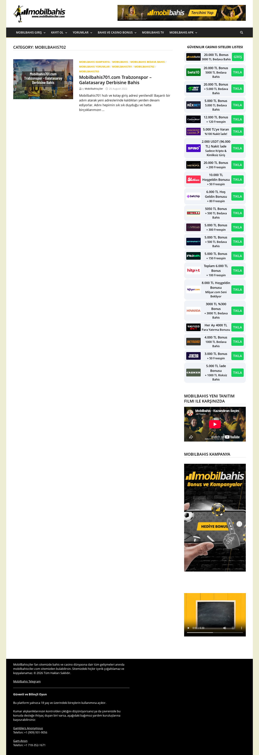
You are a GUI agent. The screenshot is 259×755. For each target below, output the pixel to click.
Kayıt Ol (57, 32)
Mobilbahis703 (89, 71)
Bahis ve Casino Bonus (115, 32)
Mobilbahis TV (153, 32)
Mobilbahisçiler (94, 88)
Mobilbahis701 (122, 66)
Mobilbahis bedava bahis (147, 62)
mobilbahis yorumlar (94, 66)
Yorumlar (80, 32)
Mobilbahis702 (144, 66)
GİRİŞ (238, 57)
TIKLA (237, 72)
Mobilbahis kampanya (94, 62)
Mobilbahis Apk (181, 32)
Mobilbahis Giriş (29, 32)
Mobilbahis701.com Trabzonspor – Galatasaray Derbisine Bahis (115, 79)
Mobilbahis (120, 62)
